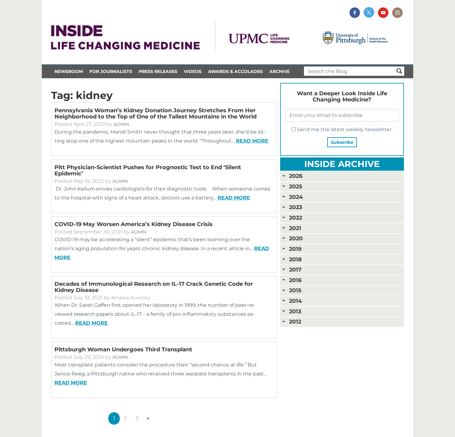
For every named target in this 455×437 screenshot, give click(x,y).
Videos (193, 71)
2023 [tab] (295, 207)
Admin (121, 124)
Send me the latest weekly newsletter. (344, 129)
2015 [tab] (295, 290)
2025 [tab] (295, 186)
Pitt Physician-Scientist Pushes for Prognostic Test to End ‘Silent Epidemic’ (147, 170)
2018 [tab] (295, 259)
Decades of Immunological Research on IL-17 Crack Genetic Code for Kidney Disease (153, 287)
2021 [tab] (295, 228)
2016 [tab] (295, 280)
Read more (252, 141)
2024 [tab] (296, 197)
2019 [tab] (295, 249)
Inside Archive (342, 164)
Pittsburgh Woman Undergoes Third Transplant (123, 349)
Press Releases (158, 71)
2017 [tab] (295, 269)
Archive (279, 71)
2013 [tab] (295, 311)
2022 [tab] (295, 217)
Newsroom (68, 71)
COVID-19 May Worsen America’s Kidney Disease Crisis (133, 224)
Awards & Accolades (235, 71)
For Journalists (110, 71)
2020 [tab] (296, 238)
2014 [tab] (295, 301)
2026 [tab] (295, 176)
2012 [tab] (295, 321)
